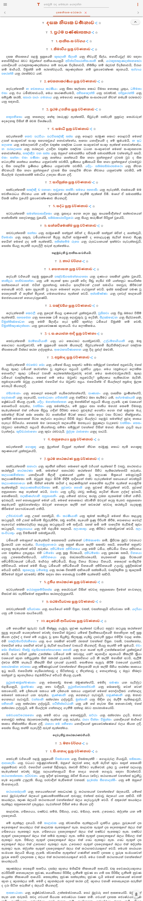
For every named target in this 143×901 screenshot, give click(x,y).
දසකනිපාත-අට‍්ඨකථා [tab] (69, 12)
